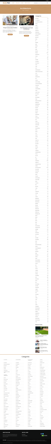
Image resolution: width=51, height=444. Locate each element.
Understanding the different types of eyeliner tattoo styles (44, 350)
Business (36, 52)
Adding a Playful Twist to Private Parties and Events (43, 347)
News (36, 222)
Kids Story (36, 186)
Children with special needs (38, 71)
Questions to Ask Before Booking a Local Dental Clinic (44, 340)
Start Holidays (30, 418)
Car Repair (36, 59)
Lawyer (29, 397)
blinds (36, 44)
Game (36, 138)
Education (36, 107)
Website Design (37, 309)
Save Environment (37, 261)
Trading (36, 297)
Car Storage (37, 61)
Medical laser (37, 208)
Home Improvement (38, 167)
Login (22, 2)
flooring (36, 131)
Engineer (36, 112)
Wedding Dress (37, 313)
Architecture (37, 30)
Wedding (36, 311)
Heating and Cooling (38, 164)
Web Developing (6, 424)
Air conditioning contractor (30, 360)
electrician (36, 109)
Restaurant (17, 412)
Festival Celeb (37, 124)
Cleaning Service (37, 76)
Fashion (36, 121)
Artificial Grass (37, 32)
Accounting (36, 18)
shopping (36, 270)
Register (17, 2)
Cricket (36, 90)
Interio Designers (37, 177)
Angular (36, 25)
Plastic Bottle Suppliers (38, 244)
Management (37, 198)
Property (36, 249)
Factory (36, 116)
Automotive (36, 35)
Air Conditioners (37, 20)
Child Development (42, 370)
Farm (36, 119)
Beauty (41, 364)
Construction (37, 85)
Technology (36, 294)
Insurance (36, 176)
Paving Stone (37, 232)
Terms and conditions (24, 435)
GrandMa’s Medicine (38, 152)
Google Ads (36, 150)
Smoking (36, 273)
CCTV (36, 68)
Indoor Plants (6, 394)
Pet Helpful (36, 237)
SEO (35, 265)
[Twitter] (47, 0)
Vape (16, 423)
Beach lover (36, 37)
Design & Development (38, 100)
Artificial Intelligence (7, 364)
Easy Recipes (29, 379)
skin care (41, 415)
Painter (41, 406)
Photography (37, 239)
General (36, 145)
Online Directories (37, 227)
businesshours (37, 54)
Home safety (37, 169)
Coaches (36, 80)
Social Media (37, 275)
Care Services (5, 370)
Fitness (5, 385)
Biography (36, 42)
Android (36, 23)
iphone (36, 181)
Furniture (36, 136)
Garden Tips (37, 140)
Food (36, 133)
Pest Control (37, 234)
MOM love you (6, 403)
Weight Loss (5, 426)
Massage (36, 205)
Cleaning (29, 371)
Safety (36, 258)
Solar (36, 277)
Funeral (41, 385)
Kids (35, 184)
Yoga (36, 321)
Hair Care (36, 155)
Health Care (36, 162)
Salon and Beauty (6, 414)
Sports (36, 280)
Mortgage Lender (37, 213)
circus (36, 73)
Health (17, 391)
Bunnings (17, 367)
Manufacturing (37, 201)
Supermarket (37, 287)
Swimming (29, 420)
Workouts (36, 316)
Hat (35, 157)
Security (36, 263)
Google (36, 148)
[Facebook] (46, 0)
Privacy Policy (23, 434)
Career (36, 64)
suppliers (36, 289)
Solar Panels (42, 417)
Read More (10, 34)
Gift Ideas (29, 388)
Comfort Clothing (42, 373)
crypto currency (37, 92)
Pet (28, 408)
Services (36, 268)
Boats (36, 47)
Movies (36, 217)
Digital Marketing (37, 104)
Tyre (35, 301)
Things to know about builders (10, 27)
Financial (36, 126)
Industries (36, 172)
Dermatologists (37, 97)
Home (13, 2)
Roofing (36, 256)
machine (36, 196)
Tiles (16, 421)
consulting (29, 374)
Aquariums (36, 28)
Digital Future (37, 102)
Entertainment (37, 114)
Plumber (36, 246)
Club (36, 78)
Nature (36, 220)
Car (16, 368)
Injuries (36, 174)
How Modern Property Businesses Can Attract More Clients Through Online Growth (44, 344)
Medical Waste (37, 210)
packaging (36, 229)
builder (36, 49)
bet (35, 40)
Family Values (18, 382)
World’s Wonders (42, 426)
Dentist (36, 95)
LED (35, 189)
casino (36, 66)
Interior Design (37, 179)
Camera (36, 56)
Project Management (19, 411)
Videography (37, 306)
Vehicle (36, 304)
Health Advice (37, 160)
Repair (36, 253)
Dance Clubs (41, 376)
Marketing (36, 203)
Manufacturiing (18, 400)
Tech (36, 292)
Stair (36, 282)
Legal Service (37, 191)
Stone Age (36, 285)
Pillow (36, 241)
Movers (36, 215)
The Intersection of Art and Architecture (26, 28)
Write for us (27, 2)
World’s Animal (37, 318)
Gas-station (36, 143)
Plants (29, 409)
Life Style (36, 193)
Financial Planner (37, 128)
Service (5, 415)
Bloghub (29, 365)
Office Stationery (37, 225)
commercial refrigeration (38, 83)
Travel (36, 299)
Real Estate (36, 251)
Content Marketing (37, 88)
